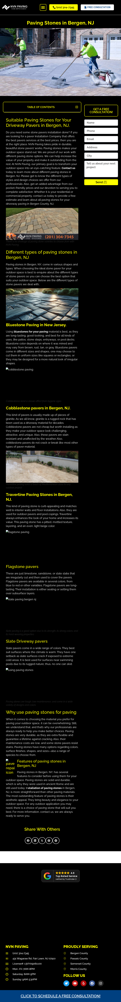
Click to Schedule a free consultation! (60, 996)
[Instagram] (101, 983)
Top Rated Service (66, 876)
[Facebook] (92, 983)
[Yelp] (83, 983)
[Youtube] (75, 983)
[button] (43, 7)
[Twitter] (66, 983)
